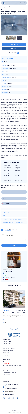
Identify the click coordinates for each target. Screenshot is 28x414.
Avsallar (21, 6)
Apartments (11, 6)
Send (14, 245)
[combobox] (3, 203)
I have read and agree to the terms (10, 230)
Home (2, 6)
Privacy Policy (14, 410)
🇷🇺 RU (20, 3)
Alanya (16, 6)
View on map (7, 390)
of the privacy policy (7, 230)
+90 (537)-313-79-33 (12, 384)
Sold (6, 6)
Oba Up (23, 310)
